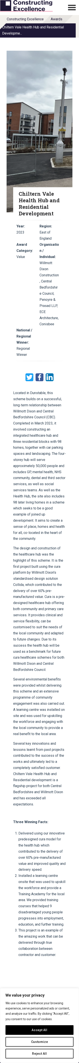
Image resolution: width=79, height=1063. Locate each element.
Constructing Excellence (25, 19)
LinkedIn (50, 377)
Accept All (39, 1030)
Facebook (39, 377)
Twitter (29, 377)
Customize (39, 1042)
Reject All (39, 1053)
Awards (56, 19)
